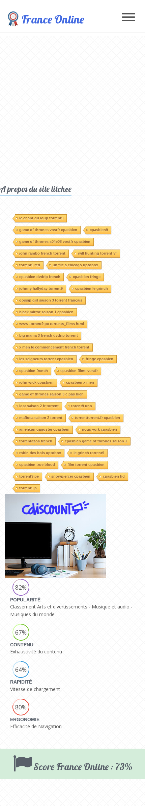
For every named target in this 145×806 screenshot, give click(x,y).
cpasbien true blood (37, 465)
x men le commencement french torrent (54, 347)
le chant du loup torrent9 (41, 218)
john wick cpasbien (36, 382)
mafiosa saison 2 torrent (40, 418)
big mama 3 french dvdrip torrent (48, 335)
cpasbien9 (99, 230)
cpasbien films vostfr (79, 371)
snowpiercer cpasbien (70, 476)
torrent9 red (29, 265)
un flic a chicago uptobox (75, 265)
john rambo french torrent (42, 253)
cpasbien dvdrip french (39, 277)
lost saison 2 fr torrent (39, 406)
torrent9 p (28, 488)
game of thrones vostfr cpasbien (48, 230)
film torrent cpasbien (86, 465)
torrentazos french (35, 441)
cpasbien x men (80, 382)
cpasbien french (33, 371)
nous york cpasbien (99, 429)
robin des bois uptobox (40, 453)
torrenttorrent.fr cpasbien (97, 418)
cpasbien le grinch (91, 288)
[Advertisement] (72, 108)
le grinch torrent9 (89, 453)
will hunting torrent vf (97, 253)
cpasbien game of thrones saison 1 (96, 441)
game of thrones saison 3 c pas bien (51, 394)
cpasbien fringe (86, 277)
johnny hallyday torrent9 (41, 288)
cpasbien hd (114, 476)
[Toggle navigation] (128, 17)
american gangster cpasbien (44, 429)
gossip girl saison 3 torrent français (50, 300)
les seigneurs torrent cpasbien (46, 359)
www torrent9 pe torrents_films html (51, 324)
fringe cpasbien (99, 359)
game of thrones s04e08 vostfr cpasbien (54, 241)
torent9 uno (81, 406)
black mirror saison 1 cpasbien (46, 312)
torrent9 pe (29, 476)
